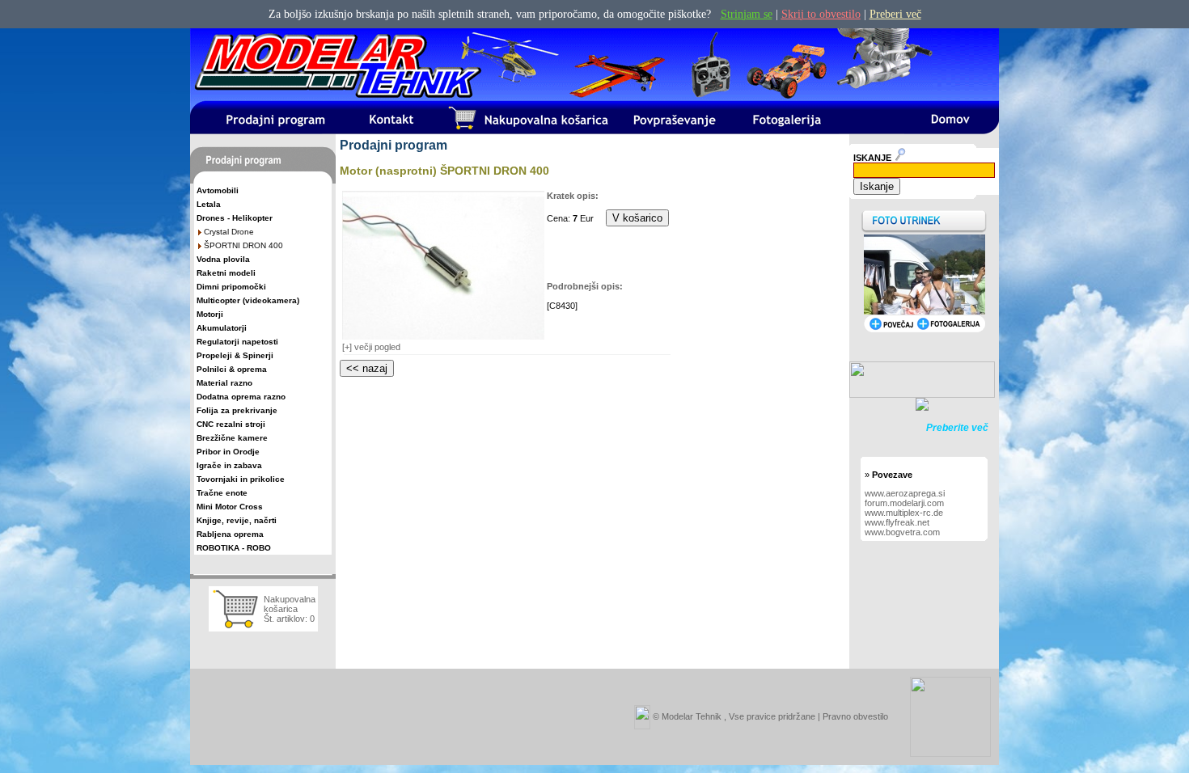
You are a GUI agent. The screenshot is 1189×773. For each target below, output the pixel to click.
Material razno (224, 382)
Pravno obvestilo (855, 715)
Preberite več (957, 427)
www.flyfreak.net (897, 522)
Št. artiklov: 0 (289, 618)
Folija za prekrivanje (237, 410)
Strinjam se (746, 14)
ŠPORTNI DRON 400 (243, 245)
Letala (209, 204)
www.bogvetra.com (902, 532)
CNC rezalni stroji (231, 424)
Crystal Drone (229, 231)
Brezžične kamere (232, 437)
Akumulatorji (222, 327)
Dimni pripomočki (231, 286)
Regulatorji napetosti (237, 341)
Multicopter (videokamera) (248, 300)
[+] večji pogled (371, 347)
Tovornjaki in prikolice (241, 479)
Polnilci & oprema (232, 369)
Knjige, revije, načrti (237, 520)
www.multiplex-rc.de (904, 512)
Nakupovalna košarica (289, 604)
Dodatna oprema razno (241, 396)
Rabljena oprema (230, 534)
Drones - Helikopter (235, 217)
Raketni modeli (226, 272)
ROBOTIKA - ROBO (234, 547)
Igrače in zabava (229, 465)
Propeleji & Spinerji (235, 355)
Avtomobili (218, 190)
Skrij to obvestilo (821, 14)
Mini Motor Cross (230, 506)
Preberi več (895, 14)
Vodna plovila (223, 259)
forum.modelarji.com (904, 503)
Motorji (210, 314)
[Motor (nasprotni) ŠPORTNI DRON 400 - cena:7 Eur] (443, 336)
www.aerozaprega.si (905, 493)
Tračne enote (222, 492)
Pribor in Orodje (228, 451)
